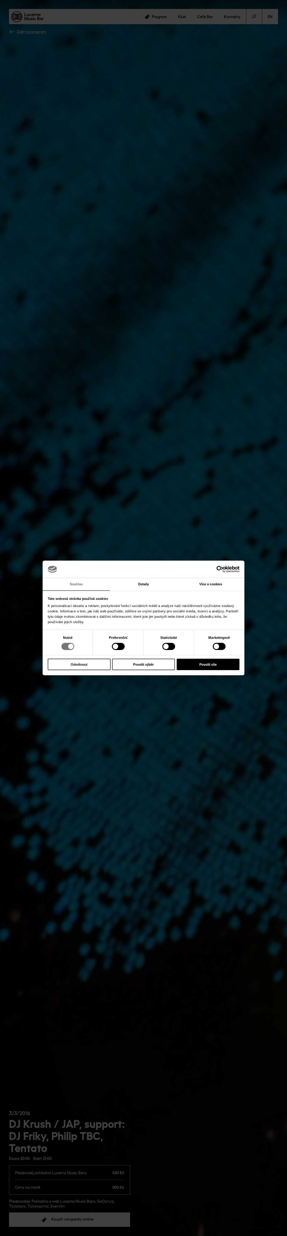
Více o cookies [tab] (210, 584)
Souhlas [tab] (76, 584)
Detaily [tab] (143, 584)
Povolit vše (208, 664)
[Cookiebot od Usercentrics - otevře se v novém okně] (219, 569)
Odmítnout (79, 664)
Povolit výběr (143, 664)
